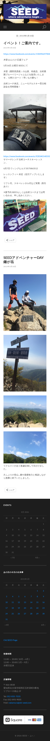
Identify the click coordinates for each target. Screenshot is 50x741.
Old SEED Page (10, 640)
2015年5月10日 (9, 48)
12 (19, 602)
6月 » (43, 625)
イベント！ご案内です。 (23, 43)
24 (6, 613)
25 (13, 613)
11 (13, 602)
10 (6, 602)
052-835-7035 (14, 696)
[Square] (23, 723)
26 (19, 613)
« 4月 (7, 625)
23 (43, 608)
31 (6, 619)
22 (37, 608)
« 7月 (13, 557)
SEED (24, 736)
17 (6, 608)
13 (25, 602)
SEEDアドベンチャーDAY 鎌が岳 (23, 259)
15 (37, 602)
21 (31, 608)
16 (43, 602)
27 (25, 613)
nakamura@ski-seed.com (20, 702)
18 (13, 608)
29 (37, 613)
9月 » (37, 557)
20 (25, 608)
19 (19, 608)
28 (31, 613)
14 (31, 602)
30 (43, 613)
